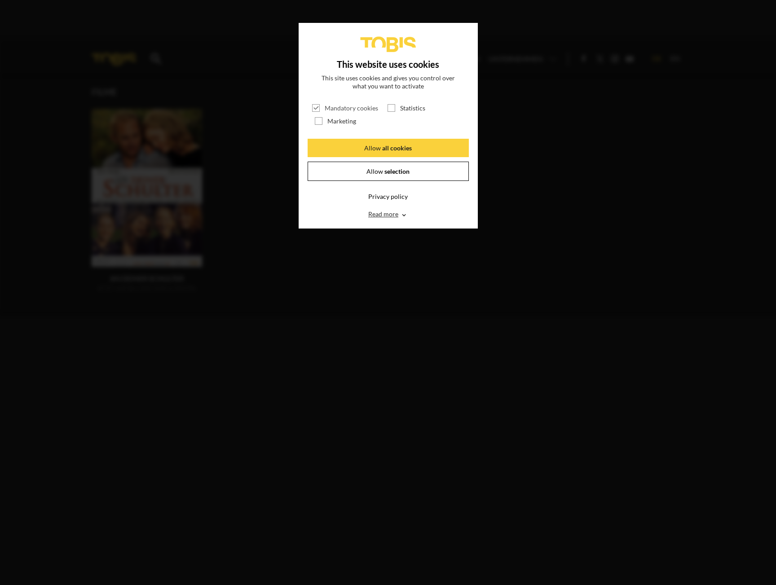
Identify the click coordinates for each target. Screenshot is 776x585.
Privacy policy (388, 196)
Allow (388, 148)
